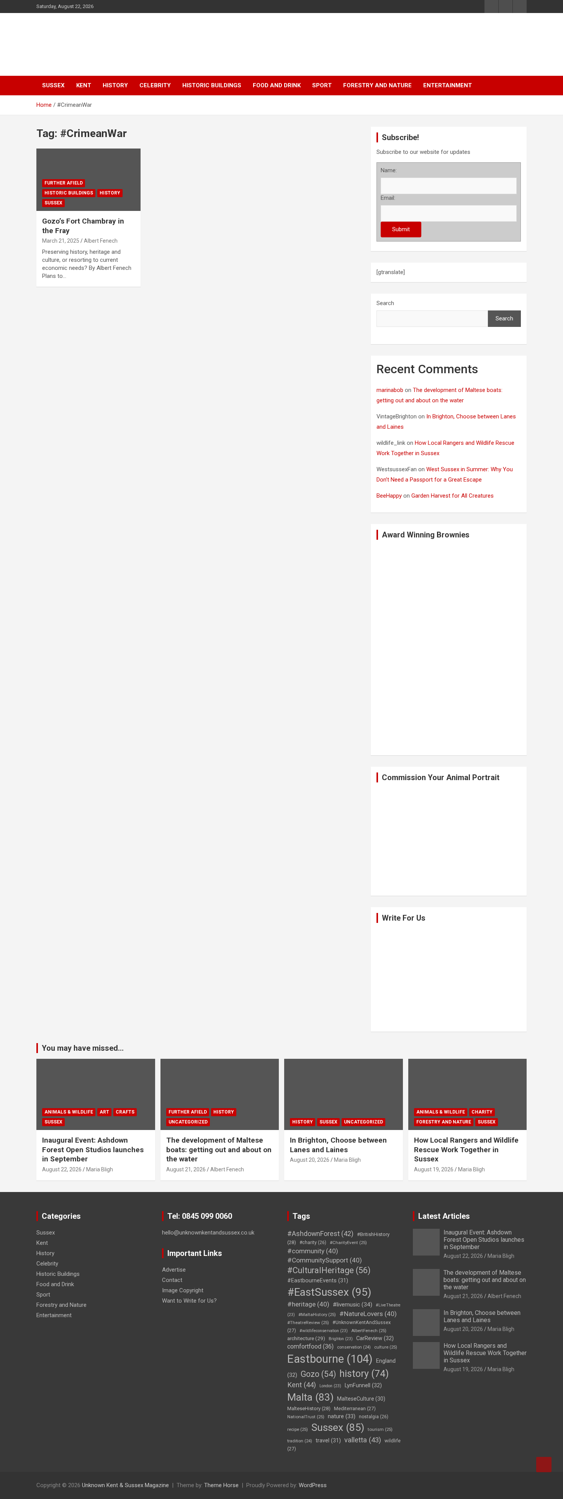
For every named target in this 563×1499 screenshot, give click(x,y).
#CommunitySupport (324, 1260)
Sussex (53, 85)
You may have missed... (83, 1048)
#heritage (308, 1304)
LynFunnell (363, 1385)
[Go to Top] (544, 1464)
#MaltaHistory (317, 1314)
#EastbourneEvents (317, 1280)
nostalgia (373, 1416)
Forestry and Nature (377, 85)
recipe (297, 1429)
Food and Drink (277, 85)
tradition (299, 1441)
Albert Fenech (101, 241)
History (115, 85)
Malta (310, 1397)
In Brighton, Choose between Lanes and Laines (338, 1145)
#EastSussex (329, 1292)
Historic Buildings (211, 85)
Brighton (341, 1338)
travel (328, 1440)
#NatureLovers (368, 1314)
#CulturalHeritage (329, 1270)
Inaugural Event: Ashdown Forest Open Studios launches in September (93, 1149)
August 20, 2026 (309, 1160)
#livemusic (352, 1304)
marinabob (389, 390)
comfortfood (310, 1346)
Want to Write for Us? (189, 1300)
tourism (380, 1429)
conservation (354, 1347)
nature (341, 1416)
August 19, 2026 (433, 1169)
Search (385, 303)
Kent (83, 85)
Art (104, 1112)
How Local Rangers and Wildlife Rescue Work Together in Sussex (466, 1149)
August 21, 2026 (186, 1169)
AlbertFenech (368, 1330)
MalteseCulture (361, 1399)
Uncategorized (188, 1122)
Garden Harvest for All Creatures (452, 495)
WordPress (313, 1485)
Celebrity (155, 85)
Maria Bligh (99, 1169)
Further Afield (63, 183)
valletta (362, 1440)
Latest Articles (444, 1216)
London (330, 1385)
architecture (306, 1338)
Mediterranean (355, 1408)
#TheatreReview (308, 1322)
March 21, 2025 (60, 241)
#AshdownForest (320, 1234)
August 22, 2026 (62, 1169)
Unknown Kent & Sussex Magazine (125, 1485)
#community (312, 1251)
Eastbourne (330, 1358)
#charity (313, 1242)
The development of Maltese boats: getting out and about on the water (219, 1149)
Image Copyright (182, 1290)
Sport (322, 85)
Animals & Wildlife (68, 1112)
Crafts (125, 1112)
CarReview (375, 1338)
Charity (482, 1112)
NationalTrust (305, 1416)
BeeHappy (389, 495)
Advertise (174, 1269)
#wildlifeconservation (324, 1330)
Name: (389, 170)
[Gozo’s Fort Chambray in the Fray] (55, 168)
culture (385, 1347)
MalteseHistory (309, 1408)
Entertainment (447, 85)
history (364, 1373)
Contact (172, 1280)
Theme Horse (221, 1485)
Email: (388, 197)
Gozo (318, 1374)
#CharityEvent (348, 1242)
